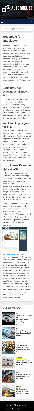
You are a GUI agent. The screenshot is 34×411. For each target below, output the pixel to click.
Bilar (17, 313)
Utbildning (24, 343)
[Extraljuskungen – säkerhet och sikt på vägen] (8, 333)
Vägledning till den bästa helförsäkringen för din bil (24, 362)
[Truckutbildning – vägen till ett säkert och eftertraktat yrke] (8, 347)
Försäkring (19, 357)
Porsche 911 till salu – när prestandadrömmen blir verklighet (24, 319)
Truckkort (19, 343)
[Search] (32, 21)
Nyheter (18, 386)
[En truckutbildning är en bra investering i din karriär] (8, 376)
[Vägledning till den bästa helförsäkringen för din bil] (8, 362)
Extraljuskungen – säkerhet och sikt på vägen (23, 333)
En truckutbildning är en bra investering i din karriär (23, 377)
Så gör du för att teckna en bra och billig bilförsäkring (22, 391)
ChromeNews (11, 409)
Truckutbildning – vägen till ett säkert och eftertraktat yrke (23, 348)
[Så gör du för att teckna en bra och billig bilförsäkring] (8, 391)
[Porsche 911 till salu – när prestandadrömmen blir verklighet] (8, 318)
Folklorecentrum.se (9, 254)
